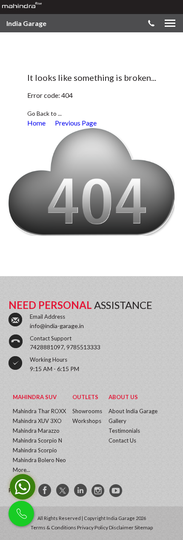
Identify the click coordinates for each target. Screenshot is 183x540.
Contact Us (122, 440)
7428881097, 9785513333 (65, 347)
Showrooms (87, 411)
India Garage (26, 23)
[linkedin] (81, 490)
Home (36, 123)
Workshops (86, 420)
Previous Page (76, 123)
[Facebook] (45, 490)
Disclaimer (121, 527)
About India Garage (133, 411)
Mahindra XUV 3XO (37, 420)
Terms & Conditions (53, 527)
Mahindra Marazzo (36, 430)
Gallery (117, 420)
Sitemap (143, 527)
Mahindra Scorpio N (37, 440)
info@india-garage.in (57, 325)
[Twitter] (63, 490)
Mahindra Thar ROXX (39, 411)
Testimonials (124, 430)
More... (21, 469)
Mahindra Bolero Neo (39, 460)
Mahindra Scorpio (35, 450)
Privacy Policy (92, 527)
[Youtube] (116, 490)
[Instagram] (99, 490)
